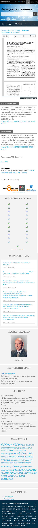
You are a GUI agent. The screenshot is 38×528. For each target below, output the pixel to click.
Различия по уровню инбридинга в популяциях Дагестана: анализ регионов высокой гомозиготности (19, 317)
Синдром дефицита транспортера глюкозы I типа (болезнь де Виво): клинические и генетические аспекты (17, 306)
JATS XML (4, 162)
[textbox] (19, 14)
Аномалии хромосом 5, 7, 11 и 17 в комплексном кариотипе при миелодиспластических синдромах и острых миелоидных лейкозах (17, 294)
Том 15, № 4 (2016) (14, 30)
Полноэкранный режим (26, 98)
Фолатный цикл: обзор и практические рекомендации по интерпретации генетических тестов (19, 283)
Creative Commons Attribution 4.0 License (17, 171)
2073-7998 (20, 1)
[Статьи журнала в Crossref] (22, 188)
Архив (17, 24)
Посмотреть (8, 497)
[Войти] (28, 2)
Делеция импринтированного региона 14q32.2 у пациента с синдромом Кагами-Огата (18, 273)
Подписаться (9, 499)
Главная (3, 30)
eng (32, 2)
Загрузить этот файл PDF (10, 32)
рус (36, 2)
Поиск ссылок (9, 373)
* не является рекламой (19, 193)
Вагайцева (25, 30)
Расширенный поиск (8, 19)
